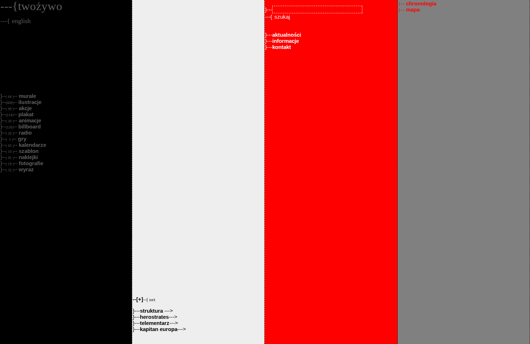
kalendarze (31, 145)
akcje (24, 108)
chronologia (417, 3)
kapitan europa (158, 329)
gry (21, 139)
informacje (285, 41)
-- (144, 299)
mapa (409, 9)
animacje (29, 120)
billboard (29, 126)
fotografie (30, 163)
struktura (152, 311)
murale (26, 96)
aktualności (286, 35)
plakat (25, 114)
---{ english (15, 20)
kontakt (281, 47)
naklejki (27, 157)
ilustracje (29, 102)
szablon (28, 151)
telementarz (154, 323)
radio (24, 133)
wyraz (25, 169)
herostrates (154, 317)
